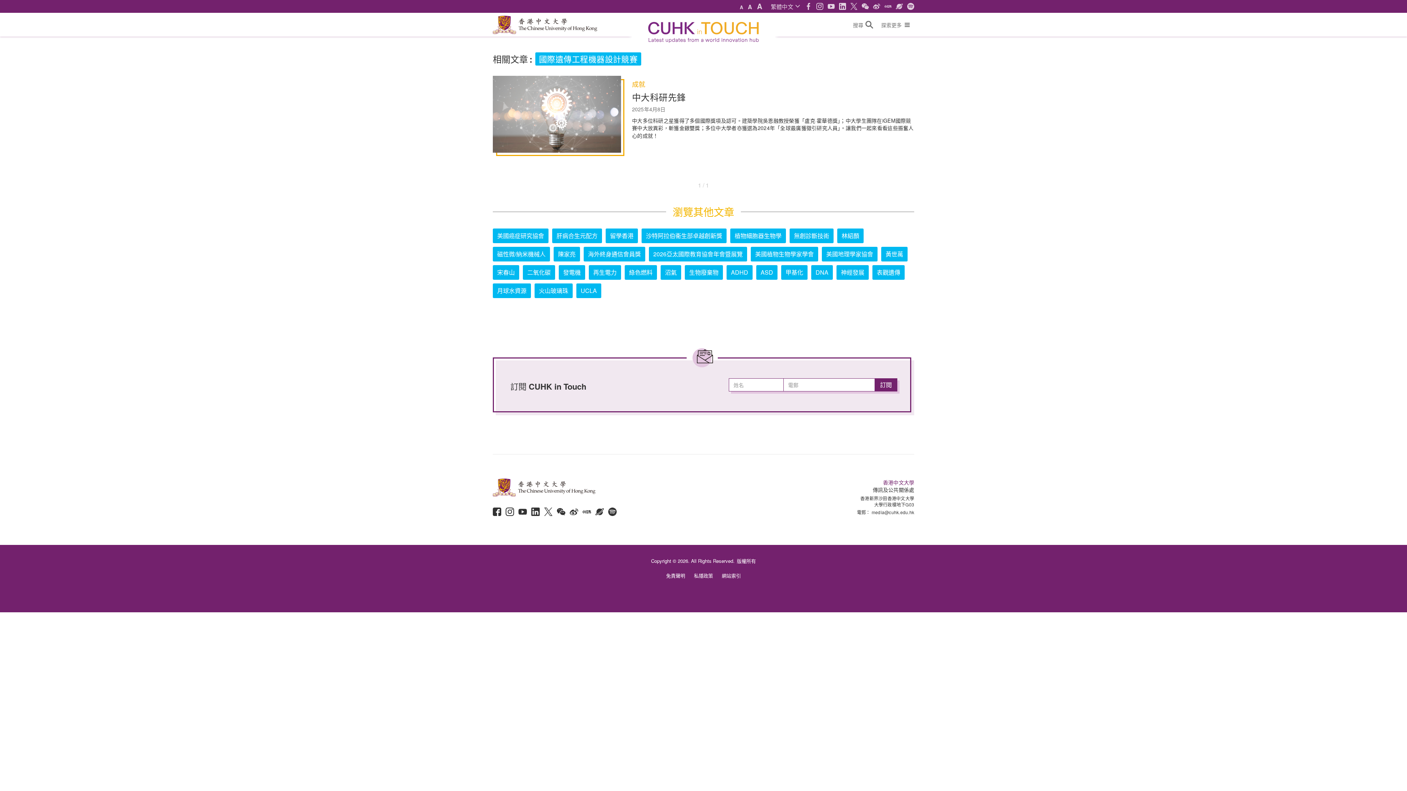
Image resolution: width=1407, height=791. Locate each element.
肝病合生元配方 (577, 235)
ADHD (739, 272)
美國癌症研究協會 (520, 235)
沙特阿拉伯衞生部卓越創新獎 (684, 235)
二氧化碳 (539, 272)
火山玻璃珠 (553, 290)
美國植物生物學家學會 (784, 254)
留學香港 (622, 235)
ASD (767, 272)
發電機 (572, 272)
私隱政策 (703, 575)
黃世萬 (894, 254)
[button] (785, 6)
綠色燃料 (641, 272)
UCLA (589, 290)
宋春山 (506, 272)
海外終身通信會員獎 (614, 254)
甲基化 (794, 272)
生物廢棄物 (704, 272)
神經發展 (852, 272)
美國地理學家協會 (849, 254)
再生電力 (605, 272)
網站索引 (731, 575)
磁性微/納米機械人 (521, 254)
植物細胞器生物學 (758, 235)
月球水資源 (512, 290)
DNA (822, 272)
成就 (638, 84)
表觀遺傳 (888, 272)
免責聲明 (675, 575)
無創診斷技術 (811, 235)
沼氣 (671, 272)
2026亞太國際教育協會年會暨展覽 (698, 254)
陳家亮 (567, 254)
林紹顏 (850, 235)
